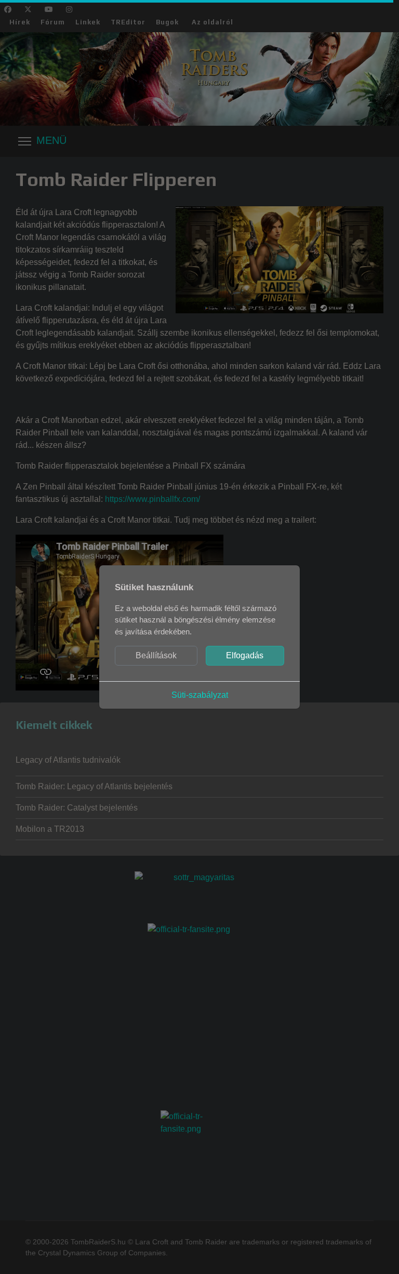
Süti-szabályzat (199, 695)
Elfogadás (244, 655)
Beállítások (156, 655)
